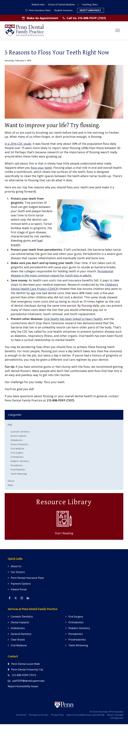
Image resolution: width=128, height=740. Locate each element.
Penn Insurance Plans (39, 10)
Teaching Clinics (89, 4)
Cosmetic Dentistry (20, 431)
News (10, 485)
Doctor (10, 480)
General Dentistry (19, 444)
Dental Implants (18, 435)
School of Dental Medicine (61, 4)
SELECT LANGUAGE (90, 10)
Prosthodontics (17, 469)
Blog (9, 424)
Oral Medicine (17, 448)
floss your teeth (41, 168)
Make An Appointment (42, 18)
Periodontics (16, 465)
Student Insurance (63, 10)
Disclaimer (21, 714)
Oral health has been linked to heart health (73, 319)
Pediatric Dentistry (19, 461)
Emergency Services (39, 714)
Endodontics (16, 440)
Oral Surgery (16, 452)
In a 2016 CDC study (18, 144)
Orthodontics (16, 456)
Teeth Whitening (18, 473)
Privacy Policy (57, 714)
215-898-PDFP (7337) (86, 18)
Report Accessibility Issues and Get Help (85, 714)
